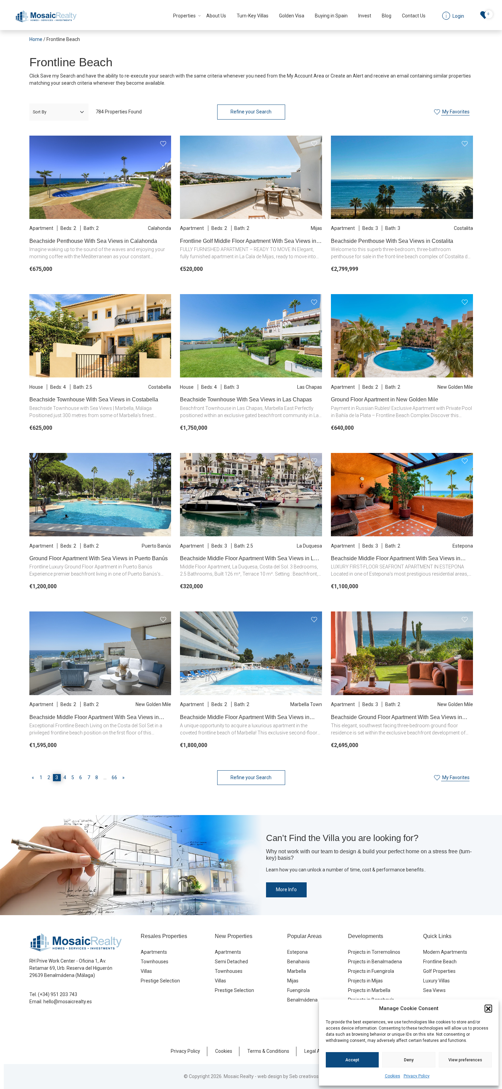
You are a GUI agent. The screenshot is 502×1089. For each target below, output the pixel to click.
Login (228, 591)
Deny (409, 1060)
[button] (488, 1008)
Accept (352, 1060)
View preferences (465, 1060)
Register (270, 591)
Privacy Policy (417, 1076)
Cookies (392, 1076)
